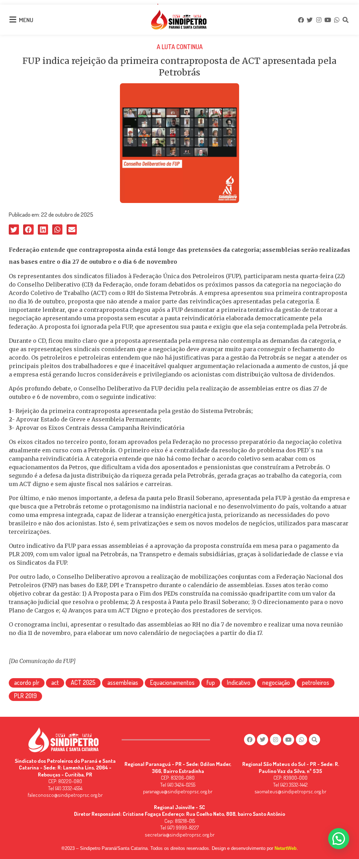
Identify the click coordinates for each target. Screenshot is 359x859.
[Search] (345, 19)
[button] (14, 229)
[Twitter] (309, 19)
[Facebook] (300, 19)
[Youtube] (327, 19)
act (55, 682)
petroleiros (315, 682)
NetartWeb (286, 848)
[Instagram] (318, 19)
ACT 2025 (83, 682)
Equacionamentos (172, 682)
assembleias (122, 682)
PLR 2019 (25, 696)
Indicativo (238, 682)
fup (210, 682)
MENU (26, 20)
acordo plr (26, 682)
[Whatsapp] (336, 19)
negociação (276, 682)
